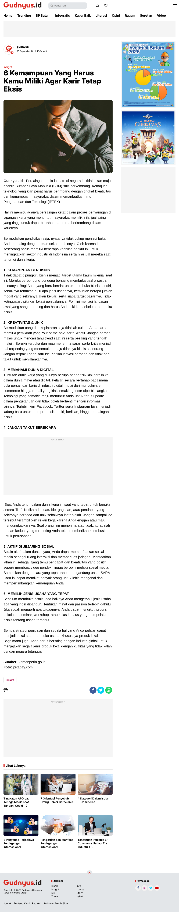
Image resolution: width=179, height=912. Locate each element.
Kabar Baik (83, 15)
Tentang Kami (22, 903)
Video (161, 15)
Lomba (80, 889)
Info (79, 885)
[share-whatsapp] (108, 690)
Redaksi (36, 903)
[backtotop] (89, 873)
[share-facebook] (93, 690)
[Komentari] (5, 690)
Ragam (130, 15)
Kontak (7, 903)
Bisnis (54, 885)
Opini (116, 15)
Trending (24, 15)
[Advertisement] (58, 466)
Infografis (62, 15)
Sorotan (146, 15)
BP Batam (43, 15)
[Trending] (106, 5)
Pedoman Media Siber (56, 903)
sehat (80, 896)
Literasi (101, 15)
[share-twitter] (100, 690)
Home (7, 15)
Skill (53, 892)
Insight (7, 67)
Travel (54, 896)
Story (80, 892)
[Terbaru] (97, 5)
